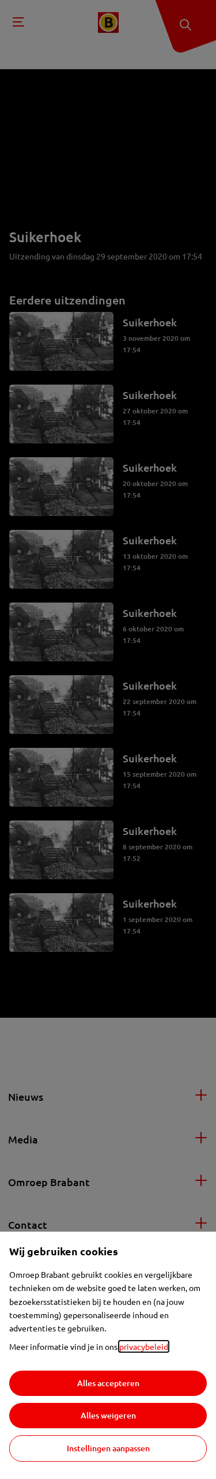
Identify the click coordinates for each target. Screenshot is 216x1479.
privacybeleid (143, 1346)
